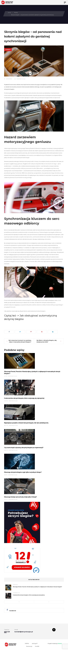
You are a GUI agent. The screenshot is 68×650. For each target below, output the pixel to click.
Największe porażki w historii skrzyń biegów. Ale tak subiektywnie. (26, 423)
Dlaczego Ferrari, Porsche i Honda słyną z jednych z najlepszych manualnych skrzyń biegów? (37, 586)
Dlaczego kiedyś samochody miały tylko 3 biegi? (20, 497)
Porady (8, 49)
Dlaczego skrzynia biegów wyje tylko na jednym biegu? (22, 472)
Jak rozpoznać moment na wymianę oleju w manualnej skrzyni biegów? (20, 341)
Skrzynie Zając (20, 79)
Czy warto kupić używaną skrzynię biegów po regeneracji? (23, 447)
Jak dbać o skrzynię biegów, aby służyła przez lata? (46, 341)
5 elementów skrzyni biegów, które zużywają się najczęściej (24, 398)
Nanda (60, 643)
